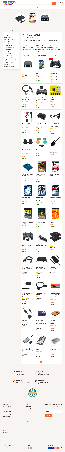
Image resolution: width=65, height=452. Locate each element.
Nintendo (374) (7, 41)
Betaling (27, 410)
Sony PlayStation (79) (9, 43)
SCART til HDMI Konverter (55, 244)
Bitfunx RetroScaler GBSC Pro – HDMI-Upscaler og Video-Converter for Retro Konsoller (55, 350)
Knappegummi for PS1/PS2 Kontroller (41, 150)
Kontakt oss (28, 406)
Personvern (28, 414)
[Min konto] (58, 3)
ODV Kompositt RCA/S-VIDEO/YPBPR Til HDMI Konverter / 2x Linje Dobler (41, 269)
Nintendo (20, 7)
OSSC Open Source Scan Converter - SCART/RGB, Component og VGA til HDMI (55, 295)
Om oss (27, 404)
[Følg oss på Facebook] (28, 448)
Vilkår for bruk (29, 421)
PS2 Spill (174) (9, 51)
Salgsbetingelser (29, 408)
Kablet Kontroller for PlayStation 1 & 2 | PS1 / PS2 (55, 73)
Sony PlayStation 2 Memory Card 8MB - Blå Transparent (27, 175)
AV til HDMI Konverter (26, 71)
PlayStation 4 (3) (8, 57)
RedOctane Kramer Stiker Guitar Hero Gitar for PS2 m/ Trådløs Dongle (55, 151)
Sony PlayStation (29, 7)
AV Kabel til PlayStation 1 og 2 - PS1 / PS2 (27, 98)
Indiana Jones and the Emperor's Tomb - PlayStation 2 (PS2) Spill (41, 176)
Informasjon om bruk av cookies (32, 418)
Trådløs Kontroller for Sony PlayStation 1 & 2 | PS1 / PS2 (41, 99)
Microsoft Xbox (45, 7)
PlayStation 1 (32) (8, 45)
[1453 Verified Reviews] (32, 397)
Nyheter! (4, 7)
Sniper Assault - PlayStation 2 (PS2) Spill (41, 221)
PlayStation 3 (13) (8, 55)
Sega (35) (6, 64)
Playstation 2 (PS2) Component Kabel (26, 124)
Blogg (27, 423)
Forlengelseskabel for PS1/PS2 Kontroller (40, 294)
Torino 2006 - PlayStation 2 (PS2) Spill (27, 198)
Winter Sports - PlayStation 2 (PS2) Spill (55, 198)
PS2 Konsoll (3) (9, 53)
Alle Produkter (11, 7)
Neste (58, 361)
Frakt (27, 412)
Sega (37, 7)
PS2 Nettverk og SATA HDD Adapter (41, 349)
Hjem (3, 30)
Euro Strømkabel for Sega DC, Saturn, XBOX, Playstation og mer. (55, 125)
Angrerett (28, 419)
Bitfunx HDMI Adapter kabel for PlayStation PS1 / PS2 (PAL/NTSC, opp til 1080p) (27, 349)
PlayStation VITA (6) (9, 62)
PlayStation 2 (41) (9, 47)
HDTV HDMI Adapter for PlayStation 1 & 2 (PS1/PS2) (27, 295)
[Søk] (54, 3)
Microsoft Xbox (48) (8, 66)
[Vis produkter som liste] (59, 55)
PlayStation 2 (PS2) (9, 30)
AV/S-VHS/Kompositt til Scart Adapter (41, 124)
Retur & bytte (28, 416)
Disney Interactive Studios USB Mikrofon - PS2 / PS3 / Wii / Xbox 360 (41, 245)
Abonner (48, 415)
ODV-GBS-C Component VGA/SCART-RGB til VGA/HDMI (54, 322)
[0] (61, 3)
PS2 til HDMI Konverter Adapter (40, 72)
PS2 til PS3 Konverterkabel (27, 320)
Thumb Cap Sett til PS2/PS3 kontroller (26, 150)
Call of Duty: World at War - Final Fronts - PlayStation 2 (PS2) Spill (41, 199)
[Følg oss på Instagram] (31, 448)
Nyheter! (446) (7, 37)
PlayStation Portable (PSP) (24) (10, 60)
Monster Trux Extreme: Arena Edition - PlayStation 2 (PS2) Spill (27, 222)
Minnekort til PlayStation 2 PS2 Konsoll (55, 98)
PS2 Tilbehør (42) (9, 49)
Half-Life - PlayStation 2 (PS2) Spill (55, 221)
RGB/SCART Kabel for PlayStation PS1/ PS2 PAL (27, 268)
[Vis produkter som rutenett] (57, 55)
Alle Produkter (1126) (8, 39)
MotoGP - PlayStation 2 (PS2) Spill (54, 175)
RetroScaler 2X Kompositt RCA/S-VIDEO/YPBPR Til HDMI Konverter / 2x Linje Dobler (41, 322)
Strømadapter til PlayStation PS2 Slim (54, 268)
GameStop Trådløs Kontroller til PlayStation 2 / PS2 (28, 245)
